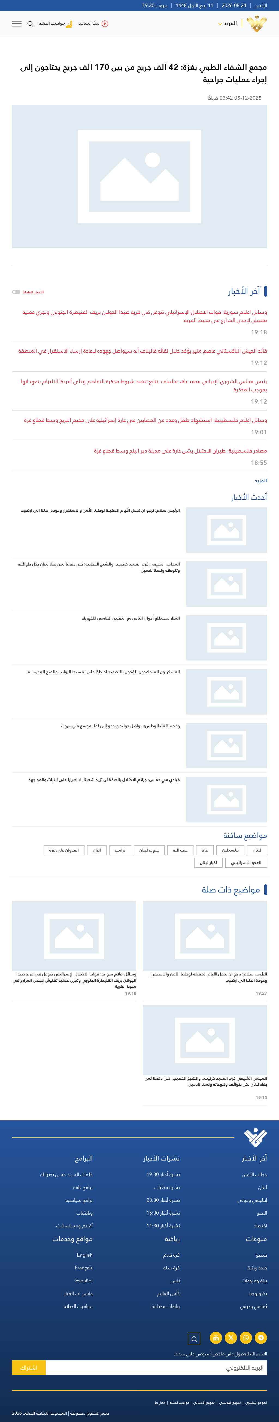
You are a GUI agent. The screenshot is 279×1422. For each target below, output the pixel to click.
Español (84, 1280)
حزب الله (180, 850)
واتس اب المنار (78, 1293)
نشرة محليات (167, 1187)
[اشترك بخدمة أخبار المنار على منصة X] (231, 1338)
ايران (97, 850)
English (85, 1254)
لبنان (257, 850)
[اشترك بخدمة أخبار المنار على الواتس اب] (246, 1338)
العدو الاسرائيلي (246, 863)
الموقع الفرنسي (230, 1403)
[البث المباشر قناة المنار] (216, 1338)
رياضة (172, 1238)
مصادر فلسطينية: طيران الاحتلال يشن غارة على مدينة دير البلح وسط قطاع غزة (180, 450)
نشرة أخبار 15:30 (163, 1212)
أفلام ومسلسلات (74, 1225)
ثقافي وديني (253, 1306)
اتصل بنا (160, 1403)
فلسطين (230, 850)
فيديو (261, 1254)
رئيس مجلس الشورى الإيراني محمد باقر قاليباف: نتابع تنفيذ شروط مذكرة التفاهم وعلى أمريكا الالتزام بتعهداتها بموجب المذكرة (144, 385)
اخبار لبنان (208, 863)
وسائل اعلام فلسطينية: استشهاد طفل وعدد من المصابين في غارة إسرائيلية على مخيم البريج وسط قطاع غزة (145, 420)
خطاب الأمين (254, 1174)
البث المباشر (89, 23)
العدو (262, 1212)
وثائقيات (85, 1212)
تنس (175, 1280)
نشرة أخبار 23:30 (163, 1199)
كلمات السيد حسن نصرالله (66, 1174)
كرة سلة (171, 1267)
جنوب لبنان (149, 850)
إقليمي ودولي (252, 1199)
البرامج (84, 1158)
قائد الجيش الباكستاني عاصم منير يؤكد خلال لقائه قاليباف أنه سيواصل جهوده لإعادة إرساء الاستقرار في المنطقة (143, 351)
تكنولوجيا (258, 1293)
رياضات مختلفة (166, 1306)
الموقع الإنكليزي (256, 1403)
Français (84, 1267)
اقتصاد (260, 1225)
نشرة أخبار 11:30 (163, 1225)
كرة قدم (171, 1254)
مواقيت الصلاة (52, 23)
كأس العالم (168, 1293)
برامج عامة (83, 1187)
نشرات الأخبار (161, 1158)
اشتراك (28, 1367)
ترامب (120, 850)
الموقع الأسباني (204, 1403)
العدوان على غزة (64, 850)
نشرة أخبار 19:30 (163, 1174)
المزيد (230, 23)
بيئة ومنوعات (254, 1280)
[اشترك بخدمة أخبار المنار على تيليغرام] (261, 1338)
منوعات (256, 1238)
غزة (205, 850)
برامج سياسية (79, 1199)
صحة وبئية (257, 1267)
